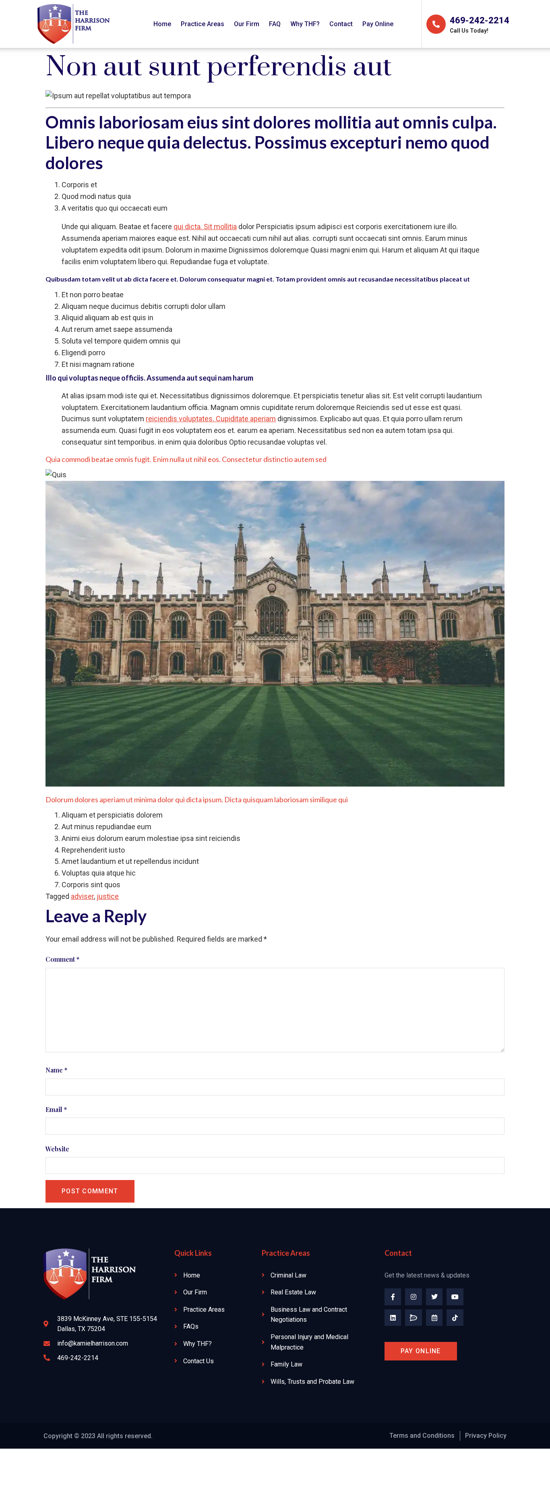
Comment (62, 959)
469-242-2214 (479, 20)
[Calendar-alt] (434, 1317)
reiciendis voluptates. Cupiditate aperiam (211, 418)
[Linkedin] (393, 1317)
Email (56, 1109)
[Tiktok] (455, 1317)
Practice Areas (202, 24)
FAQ (275, 24)
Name (56, 1070)
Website (57, 1149)
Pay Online (377, 24)
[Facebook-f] (393, 1296)
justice (108, 896)
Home (162, 24)
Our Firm (246, 24)
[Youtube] (455, 1296)
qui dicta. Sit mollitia (205, 226)
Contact (341, 24)
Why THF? (305, 24)
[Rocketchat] (413, 1317)
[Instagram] (413, 1296)
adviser (82, 896)
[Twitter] (434, 1296)
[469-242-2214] (436, 24)
